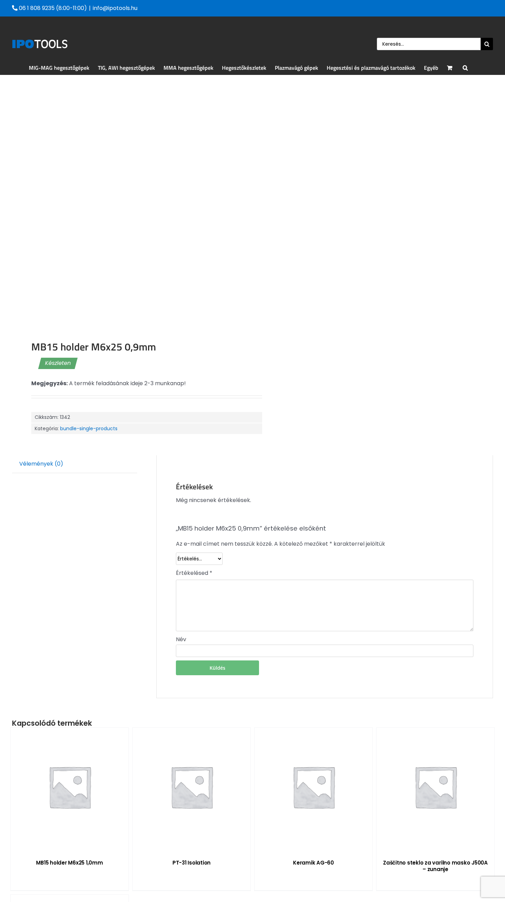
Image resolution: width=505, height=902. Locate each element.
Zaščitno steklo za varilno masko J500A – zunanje (435, 866)
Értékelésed (194, 573)
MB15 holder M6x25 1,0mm (69, 862)
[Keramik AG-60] (313, 787)
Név (181, 639)
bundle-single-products (88, 428)
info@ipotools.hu (115, 8)
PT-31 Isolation (191, 862)
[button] (465, 68)
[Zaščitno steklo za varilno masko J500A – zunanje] (435, 787)
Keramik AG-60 (313, 862)
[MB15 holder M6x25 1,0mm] (69, 787)
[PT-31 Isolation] (191, 787)
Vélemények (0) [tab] (41, 464)
